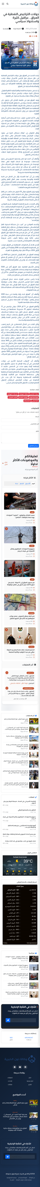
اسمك (37, 416)
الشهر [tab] (22, 483)
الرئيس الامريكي (12, 397)
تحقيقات (10, 1077)
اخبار (30, 1077)
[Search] (7, 4)
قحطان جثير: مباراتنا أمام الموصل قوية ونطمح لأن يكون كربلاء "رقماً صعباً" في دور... (15, 771)
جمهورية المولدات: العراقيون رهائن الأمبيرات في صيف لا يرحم (22, 549)
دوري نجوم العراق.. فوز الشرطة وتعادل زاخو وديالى (16, 720)
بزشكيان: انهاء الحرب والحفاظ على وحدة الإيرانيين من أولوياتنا (17, 745)
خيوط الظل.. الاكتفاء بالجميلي (19, 683)
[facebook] (25, 1067)
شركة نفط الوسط (33, 397)
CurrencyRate (33, 945)
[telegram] (15, 1067)
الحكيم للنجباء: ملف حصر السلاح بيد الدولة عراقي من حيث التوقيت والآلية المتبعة (21, 650)
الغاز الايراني (35, 401)
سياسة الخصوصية (12, 1177)
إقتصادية (5, 29)
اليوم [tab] (33, 483)
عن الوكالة (32, 1177)
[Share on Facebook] (36, 36)
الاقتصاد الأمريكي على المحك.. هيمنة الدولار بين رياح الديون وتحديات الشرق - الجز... (16, 761)
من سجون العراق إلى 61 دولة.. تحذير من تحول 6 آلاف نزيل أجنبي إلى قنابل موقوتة (21, 583)
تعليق (37, 431)
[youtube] (20, 1067)
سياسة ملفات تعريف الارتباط (24, 1180)
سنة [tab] (16, 483)
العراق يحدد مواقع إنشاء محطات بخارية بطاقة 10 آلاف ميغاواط (17, 737)
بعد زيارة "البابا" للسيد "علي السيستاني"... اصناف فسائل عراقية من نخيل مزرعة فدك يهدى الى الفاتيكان (15, 1116)
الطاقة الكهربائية (23, 394)
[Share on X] (34, 36)
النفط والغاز (27, 401)
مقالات (10, 1084)
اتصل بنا (12, 1180)
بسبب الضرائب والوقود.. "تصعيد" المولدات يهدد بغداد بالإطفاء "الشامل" (20, 516)
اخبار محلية (30, 1081)
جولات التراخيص (34, 394)
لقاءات (10, 1081)
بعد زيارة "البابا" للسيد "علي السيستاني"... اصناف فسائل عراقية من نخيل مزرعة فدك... (16, 728)
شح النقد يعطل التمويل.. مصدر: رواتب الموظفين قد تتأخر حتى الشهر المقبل (22, 617)
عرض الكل (6, 463)
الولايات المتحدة (23, 397)
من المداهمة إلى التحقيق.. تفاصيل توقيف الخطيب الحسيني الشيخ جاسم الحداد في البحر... (15, 783)
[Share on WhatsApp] (32, 36)
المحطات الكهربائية (13, 394)
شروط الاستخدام (22, 1177)
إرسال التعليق (33, 446)
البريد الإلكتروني (34, 424)
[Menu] (3, 4)
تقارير (30, 1084)
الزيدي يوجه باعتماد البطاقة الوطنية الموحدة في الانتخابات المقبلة (15, 753)
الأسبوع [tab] (27, 483)
